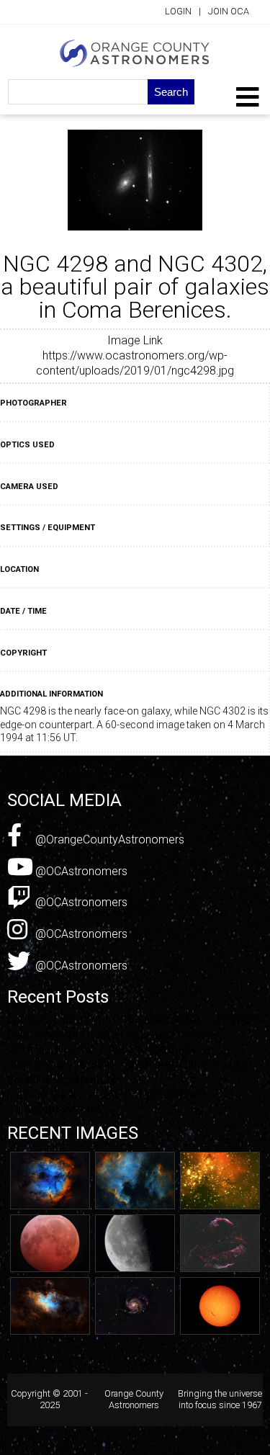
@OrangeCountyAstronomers (108, 839)
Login (178, 11)
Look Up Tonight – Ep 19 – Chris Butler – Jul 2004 (131, 1019)
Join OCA (228, 11)
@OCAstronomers (79, 871)
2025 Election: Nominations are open (100, 1049)
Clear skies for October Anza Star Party (106, 1035)
